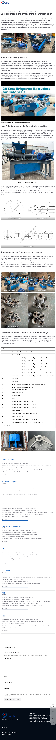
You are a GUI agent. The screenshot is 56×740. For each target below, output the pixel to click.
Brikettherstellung (9, 459)
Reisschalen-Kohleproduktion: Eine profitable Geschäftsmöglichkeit (20, 488)
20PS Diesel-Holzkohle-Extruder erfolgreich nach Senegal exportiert (20, 508)
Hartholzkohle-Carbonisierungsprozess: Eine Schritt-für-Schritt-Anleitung (21, 492)
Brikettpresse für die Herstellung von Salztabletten (16, 463)
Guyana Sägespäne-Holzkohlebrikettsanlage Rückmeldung (18, 530)
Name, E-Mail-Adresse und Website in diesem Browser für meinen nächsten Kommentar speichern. (27, 694)
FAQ (3, 548)
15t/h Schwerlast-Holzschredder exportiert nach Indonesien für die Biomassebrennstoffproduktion (28, 512)
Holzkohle (33, 62)
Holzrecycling (7, 615)
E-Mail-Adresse (9, 682)
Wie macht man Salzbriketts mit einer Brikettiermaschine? (18, 553)
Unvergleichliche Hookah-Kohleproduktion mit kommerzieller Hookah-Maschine (23, 470)
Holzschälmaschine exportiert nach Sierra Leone (15, 516)
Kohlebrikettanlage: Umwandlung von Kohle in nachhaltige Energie (20, 532)
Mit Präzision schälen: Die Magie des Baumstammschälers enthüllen (20, 603)
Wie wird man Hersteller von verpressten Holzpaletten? (17, 557)
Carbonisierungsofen (10, 482)
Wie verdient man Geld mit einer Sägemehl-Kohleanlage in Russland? (21, 494)
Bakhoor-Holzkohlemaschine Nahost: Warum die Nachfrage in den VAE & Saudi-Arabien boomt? (27, 577)
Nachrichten (7, 571)
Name (6, 676)
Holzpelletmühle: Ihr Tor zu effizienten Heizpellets (15, 581)
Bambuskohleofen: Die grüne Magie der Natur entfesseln (17, 486)
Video (4, 593)
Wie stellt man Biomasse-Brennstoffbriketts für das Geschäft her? (20, 468)
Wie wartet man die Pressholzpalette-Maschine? (15, 561)
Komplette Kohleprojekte (11, 526)
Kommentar (8, 658)
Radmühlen (34, 338)
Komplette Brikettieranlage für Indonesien (13, 536)
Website (6, 688)
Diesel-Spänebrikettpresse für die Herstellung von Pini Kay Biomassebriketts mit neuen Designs (27, 465)
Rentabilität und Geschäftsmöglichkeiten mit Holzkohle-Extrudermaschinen (22, 583)
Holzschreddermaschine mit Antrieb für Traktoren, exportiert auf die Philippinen (23, 514)
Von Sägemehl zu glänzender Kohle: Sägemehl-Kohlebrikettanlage (20, 534)
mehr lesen (5, 474)
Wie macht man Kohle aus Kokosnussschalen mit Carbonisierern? (20, 555)
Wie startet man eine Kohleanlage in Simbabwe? (15, 490)
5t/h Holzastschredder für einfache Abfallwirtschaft (16, 628)
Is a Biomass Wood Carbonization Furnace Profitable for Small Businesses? (22, 575)
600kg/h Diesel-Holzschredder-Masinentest (14, 623)
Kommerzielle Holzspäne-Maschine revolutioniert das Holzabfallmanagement (23, 605)
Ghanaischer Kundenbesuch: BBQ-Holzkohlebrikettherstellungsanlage (20, 510)
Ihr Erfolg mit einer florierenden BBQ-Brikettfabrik (15, 472)
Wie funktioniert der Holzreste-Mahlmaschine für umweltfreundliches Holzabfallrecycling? (26, 625)
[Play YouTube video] (28, 101)
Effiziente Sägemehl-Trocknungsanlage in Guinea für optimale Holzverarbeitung (23, 538)
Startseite (3, 12)
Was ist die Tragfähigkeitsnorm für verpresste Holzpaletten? (18, 559)
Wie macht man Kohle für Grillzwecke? (13, 579)
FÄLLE (8, 12)
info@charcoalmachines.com (10, 732)
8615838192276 (7, 730)
